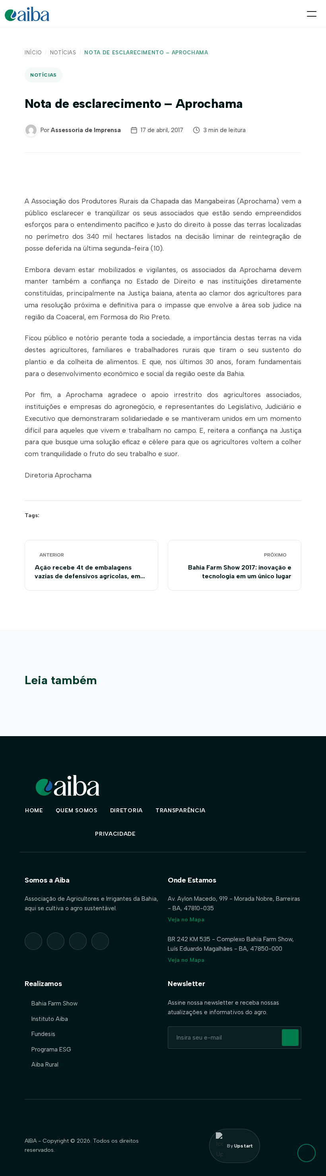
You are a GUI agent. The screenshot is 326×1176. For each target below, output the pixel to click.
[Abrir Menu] (311, 13)
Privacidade (115, 834)
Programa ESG (51, 1049)
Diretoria (126, 810)
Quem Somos (76, 810)
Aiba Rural (44, 1064)
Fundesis (43, 1034)
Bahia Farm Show (54, 1003)
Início (33, 53)
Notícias (63, 53)
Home (34, 810)
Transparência (180, 810)
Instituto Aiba (49, 1019)
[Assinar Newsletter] (290, 1037)
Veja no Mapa (186, 919)
